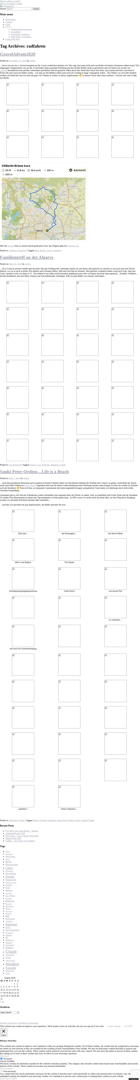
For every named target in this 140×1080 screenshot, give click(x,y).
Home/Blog (10, 19)
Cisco (9, 868)
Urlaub (63, 465)
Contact (8, 22)
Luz (39, 465)
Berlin (42, 250)
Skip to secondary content (11, 3)
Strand (84, 820)
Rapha (7, 927)
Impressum (33, 1023)
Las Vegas (10, 895)
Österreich (9, 971)
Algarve (32, 465)
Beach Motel (29, 485)
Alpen (7, 851)
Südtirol (9, 947)
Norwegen (8, 911)
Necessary (7, 1059)
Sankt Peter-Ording (65, 820)
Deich (35, 820)
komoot (11, 246)
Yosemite (10, 967)
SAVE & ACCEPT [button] (8, 1079)
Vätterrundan (10, 961)
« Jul (2, 1002)
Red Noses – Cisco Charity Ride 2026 (22, 836)
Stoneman (9, 945)
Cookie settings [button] (114, 1026)
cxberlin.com (73, 246)
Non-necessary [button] (6, 1068)
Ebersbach (9, 871)
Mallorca (9, 901)
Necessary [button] (4, 1056)
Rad (7, 916)
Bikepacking (11, 864)
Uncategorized (14, 465)
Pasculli (8, 914)
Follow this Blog (12, 39)
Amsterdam (9, 854)
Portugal (45, 465)
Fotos (7, 24)
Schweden (9, 933)
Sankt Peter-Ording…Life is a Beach (34, 471)
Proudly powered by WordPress (13, 1023)
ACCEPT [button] (128, 1026)
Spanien (8, 942)
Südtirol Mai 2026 (13, 838)
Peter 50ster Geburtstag (21, 37)
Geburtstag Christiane (20, 34)
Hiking (8, 890)
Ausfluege (12, 250)
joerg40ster (16, 32)
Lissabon (8, 898)
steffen (32, 61)
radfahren (57, 250)
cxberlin (3, 70)
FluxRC (10, 876)
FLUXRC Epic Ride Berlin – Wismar (21, 831)
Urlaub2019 (9, 955)
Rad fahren (10, 919)
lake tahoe (8, 893)
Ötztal (7, 973)
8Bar (37, 250)
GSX (7, 887)
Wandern (12, 964)
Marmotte (8, 904)
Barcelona (10, 856)
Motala (8, 909)
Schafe (78, 820)
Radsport (22, 250)
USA (8, 957)
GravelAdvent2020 (17, 54)
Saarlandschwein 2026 (15, 833)
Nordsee (42, 820)
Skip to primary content (10, 1)
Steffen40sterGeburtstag (21, 29)
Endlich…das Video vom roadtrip (20, 841)
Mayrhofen (9, 906)
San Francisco (12, 930)
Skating (8, 935)
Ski (6, 938)
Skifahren (9, 940)
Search (3, 9)
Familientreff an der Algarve (26, 257)
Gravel (49, 250)
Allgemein (12, 820)
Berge (7, 859)
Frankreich (10, 879)
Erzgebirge (10, 873)
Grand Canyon (10, 882)
